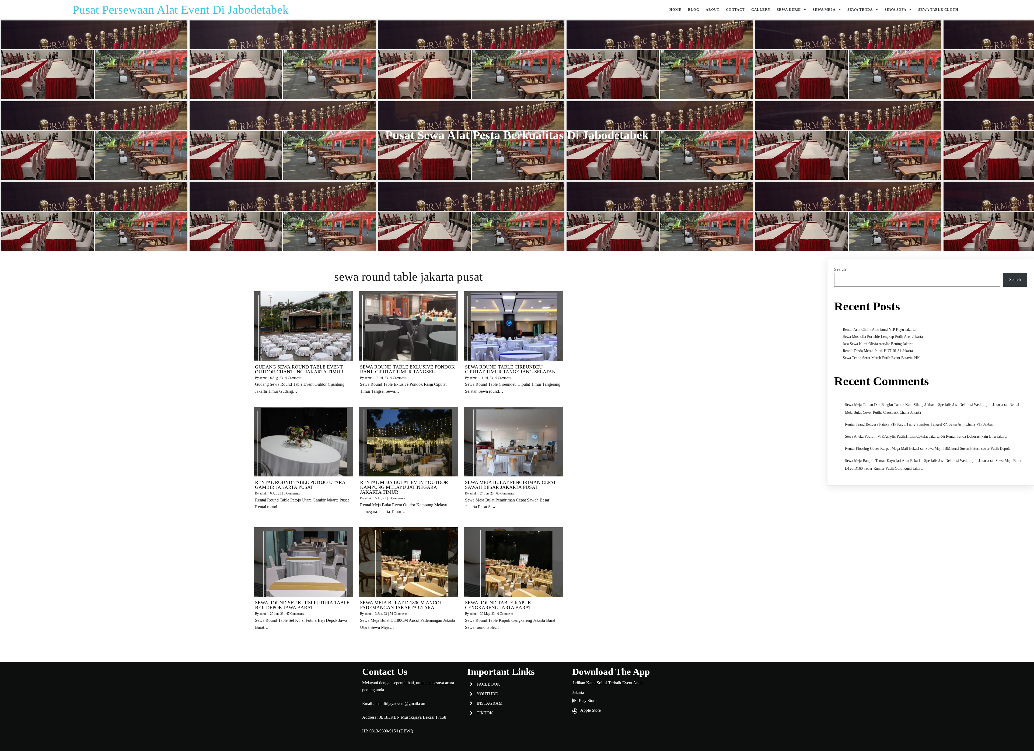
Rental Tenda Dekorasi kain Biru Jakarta (976, 436)
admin (263, 378)
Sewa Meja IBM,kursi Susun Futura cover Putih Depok (967, 449)
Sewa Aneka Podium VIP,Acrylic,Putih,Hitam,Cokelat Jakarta (892, 436)
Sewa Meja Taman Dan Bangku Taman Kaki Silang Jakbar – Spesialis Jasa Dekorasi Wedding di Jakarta (924, 405)
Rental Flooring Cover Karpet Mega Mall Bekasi (882, 449)
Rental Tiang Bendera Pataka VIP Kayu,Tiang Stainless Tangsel (893, 424)
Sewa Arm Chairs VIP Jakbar (971, 424)
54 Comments (398, 614)
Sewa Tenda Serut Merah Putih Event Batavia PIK (881, 358)
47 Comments (295, 614)
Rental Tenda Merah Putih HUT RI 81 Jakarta (878, 351)
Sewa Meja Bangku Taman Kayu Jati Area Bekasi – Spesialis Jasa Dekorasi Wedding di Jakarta (917, 461)
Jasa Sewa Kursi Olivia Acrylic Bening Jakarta (878, 344)
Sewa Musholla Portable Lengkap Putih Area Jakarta (883, 337)
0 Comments (293, 378)
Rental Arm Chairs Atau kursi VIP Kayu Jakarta (879, 330)
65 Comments (505, 493)
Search (840, 269)
